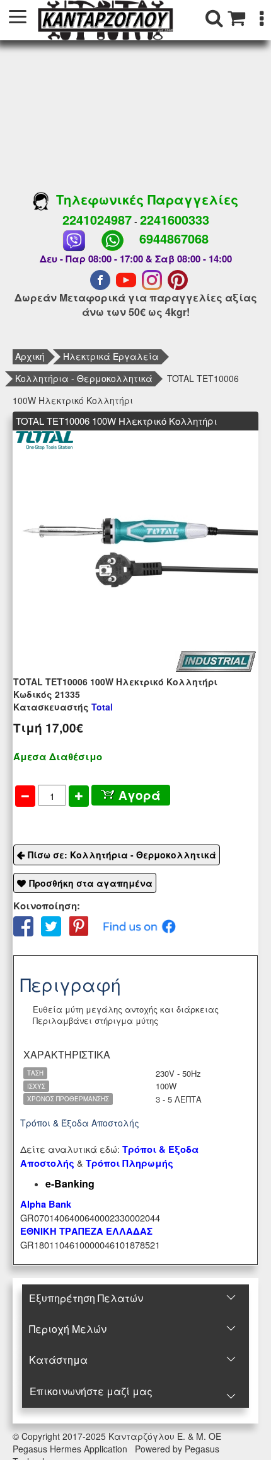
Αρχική (30, 356)
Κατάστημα (58, 1359)
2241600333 (174, 219)
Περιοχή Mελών (68, 1329)
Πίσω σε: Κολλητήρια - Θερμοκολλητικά (122, 854)
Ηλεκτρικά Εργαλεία (111, 356)
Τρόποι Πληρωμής (129, 1163)
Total (63, 706)
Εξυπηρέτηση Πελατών (86, 1298)
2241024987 (97, 219)
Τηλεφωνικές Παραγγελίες (143, 199)
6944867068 (174, 238)
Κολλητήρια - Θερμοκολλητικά (84, 378)
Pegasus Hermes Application (71, 1448)
